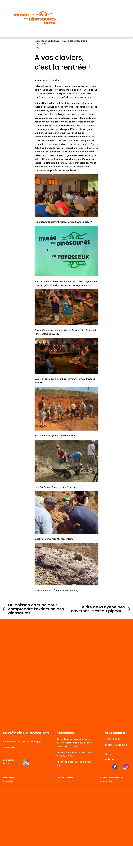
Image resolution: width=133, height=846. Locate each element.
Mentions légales (64, 777)
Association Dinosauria (8, 779)
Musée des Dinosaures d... (75, 40)
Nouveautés (41, 43)
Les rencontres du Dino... (47, 40)
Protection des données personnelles (111, 779)
